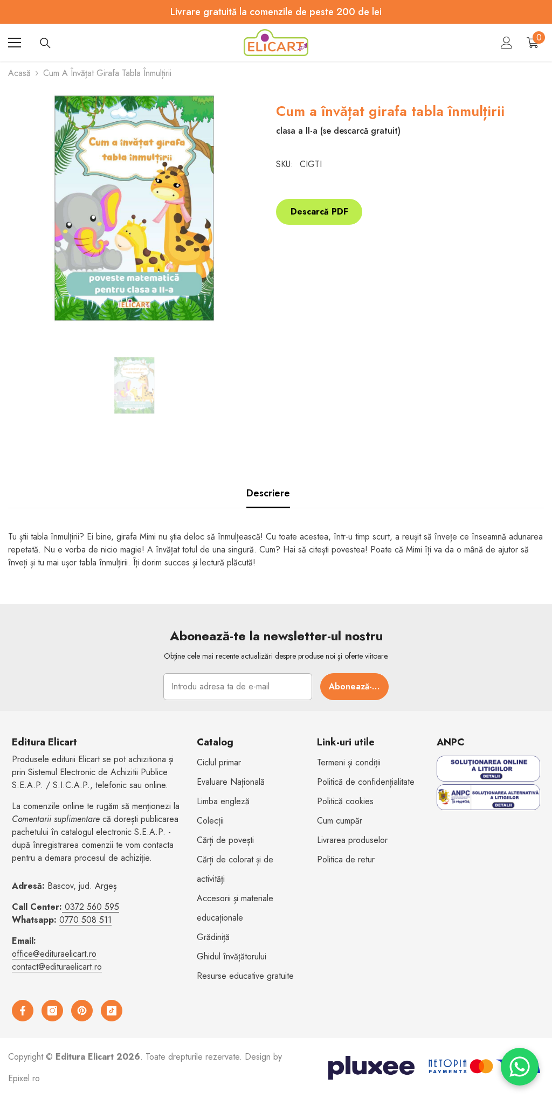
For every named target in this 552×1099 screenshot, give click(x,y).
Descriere (268, 493)
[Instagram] (52, 1010)
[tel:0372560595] (63, 907)
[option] (134, 385)
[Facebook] (22, 1010)
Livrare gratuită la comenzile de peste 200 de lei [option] (276, 12)
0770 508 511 (85, 920)
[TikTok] (111, 1010)
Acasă (19, 73)
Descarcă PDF (319, 211)
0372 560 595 (92, 907)
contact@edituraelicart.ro (57, 966)
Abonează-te (355, 686)
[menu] (14, 42)
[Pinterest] (82, 1010)
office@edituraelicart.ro (54, 954)
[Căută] (45, 43)
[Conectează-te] (507, 43)
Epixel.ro (24, 1078)
